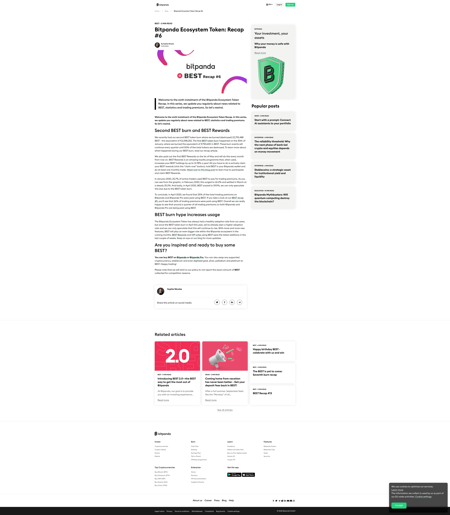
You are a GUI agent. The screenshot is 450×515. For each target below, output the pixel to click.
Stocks (157, 453)
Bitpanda (182, 257)
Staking (194, 450)
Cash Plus (194, 446)
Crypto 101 (231, 460)
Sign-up (290, 5)
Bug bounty (220, 511)
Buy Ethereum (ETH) (162, 475)
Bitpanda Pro (196, 257)
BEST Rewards (179, 235)
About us (197, 500)
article (213, 151)
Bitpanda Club (269, 450)
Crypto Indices (160, 450)
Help (231, 500)
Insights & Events (197, 482)
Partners (194, 475)
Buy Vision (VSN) (161, 485)
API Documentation (198, 479)
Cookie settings (233, 511)
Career (208, 500)
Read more (260, 53)
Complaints (209, 511)
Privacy (169, 511)
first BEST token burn (208, 141)
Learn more (397, 490)
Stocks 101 (231, 456)
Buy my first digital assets (237, 453)
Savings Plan (196, 453)
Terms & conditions (182, 511)
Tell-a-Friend (196, 456)
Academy (231, 446)
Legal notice (159, 511)
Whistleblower (197, 511)
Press (216, 500)
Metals (157, 456)
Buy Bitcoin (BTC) (161, 472)
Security (267, 456)
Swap (266, 453)
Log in (279, 5)
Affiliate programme (199, 460)
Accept (399, 505)
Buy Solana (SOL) (161, 482)
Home (157, 11)
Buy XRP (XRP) (160, 479)
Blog (166, 11)
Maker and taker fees (235, 450)
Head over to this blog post (201, 170)
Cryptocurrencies (161, 446)
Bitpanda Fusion (270, 446)
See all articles (224, 410)
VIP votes (196, 235)
